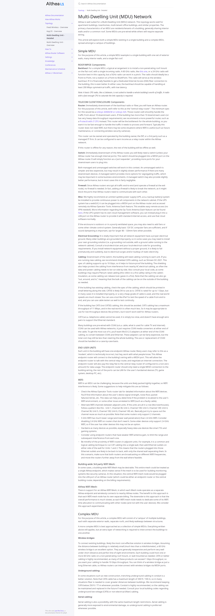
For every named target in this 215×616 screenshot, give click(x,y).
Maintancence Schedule (55, 69)
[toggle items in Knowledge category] (72, 61)
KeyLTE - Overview (54, 31)
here (80, 212)
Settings (48, 57)
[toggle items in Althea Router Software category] (72, 53)
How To (48, 49)
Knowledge (49, 61)
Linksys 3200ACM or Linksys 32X (111, 112)
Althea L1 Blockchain (53, 73)
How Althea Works (52, 19)
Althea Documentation (54, 15)
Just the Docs (59, 611)
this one (143, 71)
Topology (49, 23)
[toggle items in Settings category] (72, 57)
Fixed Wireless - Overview (57, 27)
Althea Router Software (54, 53)
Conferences (50, 65)
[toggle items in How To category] (72, 49)
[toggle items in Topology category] (72, 23)
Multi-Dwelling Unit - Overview (55, 43)
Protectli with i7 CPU (89, 121)
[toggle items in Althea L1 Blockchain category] (72, 73)
